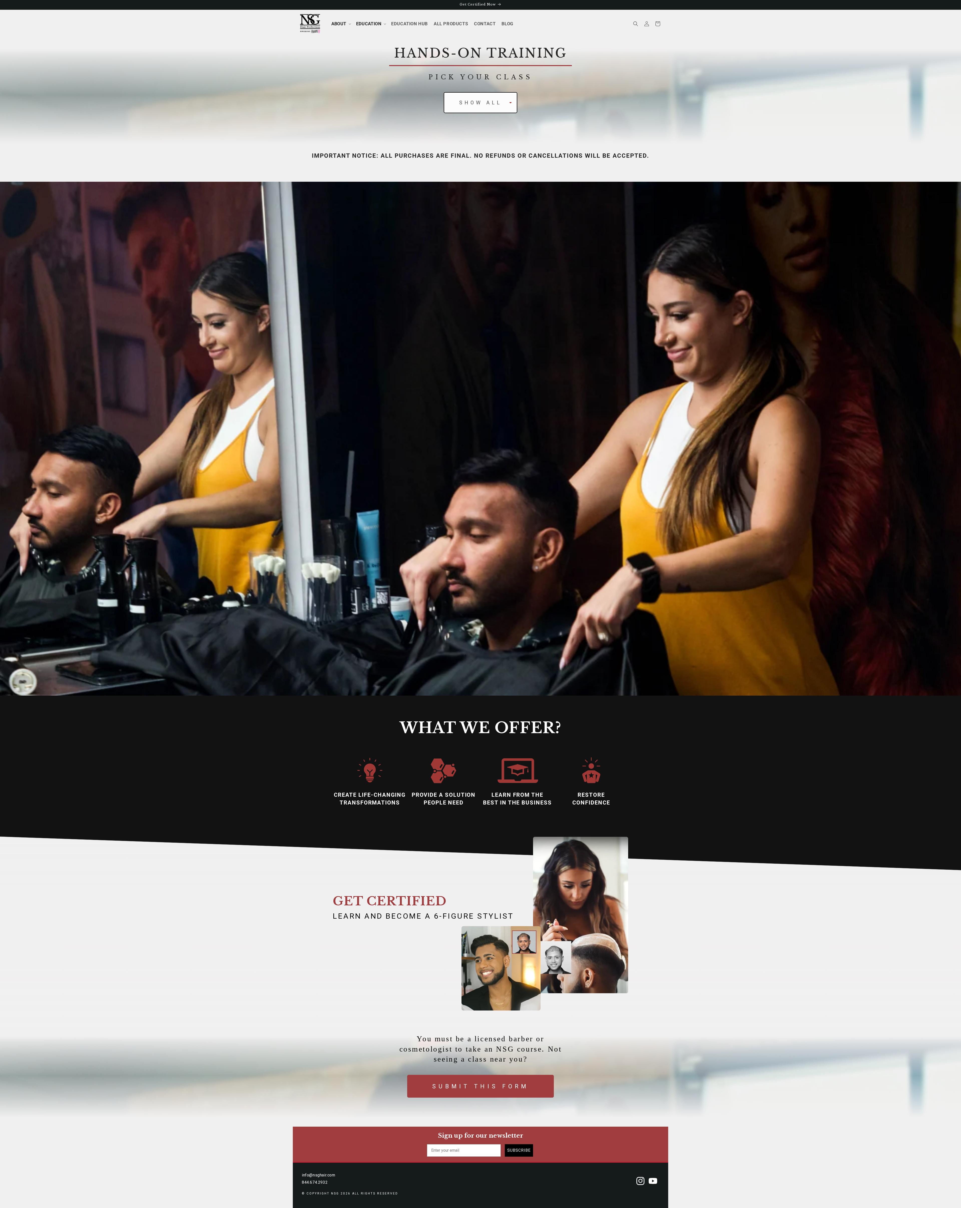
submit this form (480, 1086)
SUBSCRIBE (519, 1150)
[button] (340, 24)
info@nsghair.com (318, 1175)
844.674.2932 (315, 1182)
